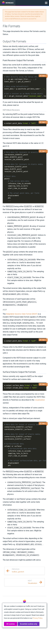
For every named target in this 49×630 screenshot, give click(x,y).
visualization (40, 400)
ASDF (5, 310)
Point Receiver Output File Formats (18, 60)
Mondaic (10, 3)
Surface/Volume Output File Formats (19, 372)
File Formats (11, 26)
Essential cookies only (28, 624)
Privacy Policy (37, 618)
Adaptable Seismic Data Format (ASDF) (21, 314)
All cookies (10, 624)
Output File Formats (14, 41)
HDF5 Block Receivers (11, 110)
